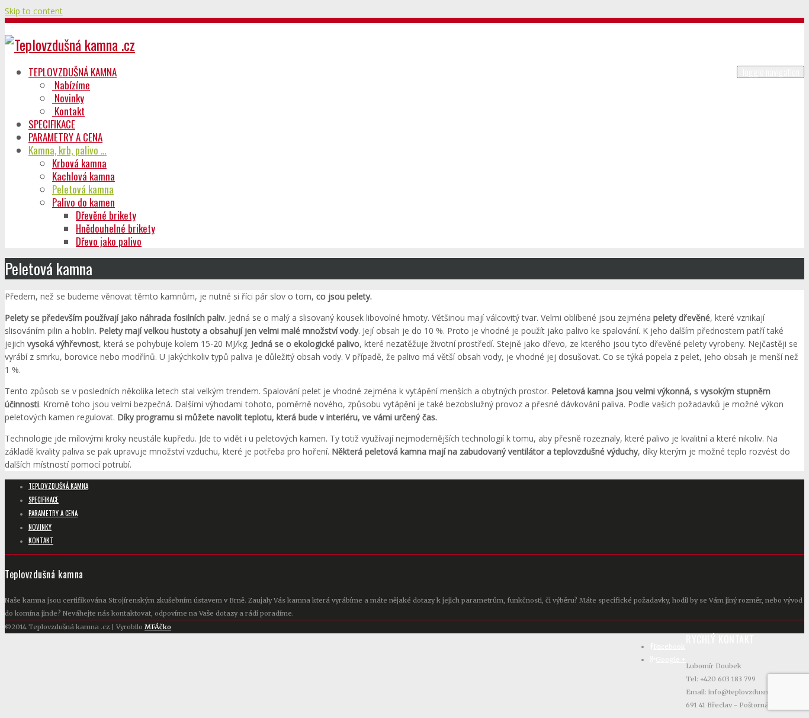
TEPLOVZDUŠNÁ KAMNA (72, 72)
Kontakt (68, 111)
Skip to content (34, 11)
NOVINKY (40, 527)
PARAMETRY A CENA (65, 137)
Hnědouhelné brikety (115, 228)
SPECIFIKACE (51, 124)
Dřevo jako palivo (109, 241)
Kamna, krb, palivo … (67, 150)
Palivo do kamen (83, 202)
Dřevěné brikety (106, 215)
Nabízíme (71, 85)
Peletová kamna (83, 189)
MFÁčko (158, 627)
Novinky (68, 98)
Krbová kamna (79, 163)
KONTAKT (40, 540)
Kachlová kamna (83, 176)
